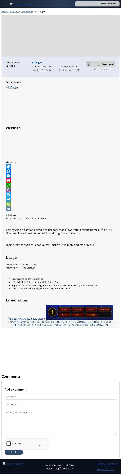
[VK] (60, 209)
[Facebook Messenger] (60, 176)
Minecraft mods (105, 469)
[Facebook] (60, 171)
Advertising (52, 468)
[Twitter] (60, 166)
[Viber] (60, 190)
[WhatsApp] (60, 185)
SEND (14, 452)
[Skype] (60, 194)
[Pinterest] (60, 180)
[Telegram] (60, 199)
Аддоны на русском (107, 463)
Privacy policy (67, 468)
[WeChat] (60, 204)
